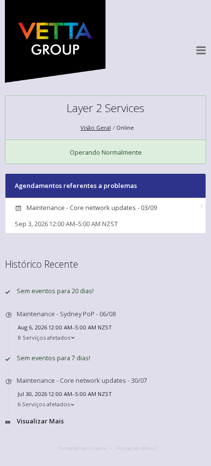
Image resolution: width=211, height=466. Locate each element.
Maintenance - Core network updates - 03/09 (91, 207)
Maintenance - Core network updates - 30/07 (82, 380)
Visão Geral (95, 127)
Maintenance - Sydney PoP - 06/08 (66, 313)
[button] (201, 50)
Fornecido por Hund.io (82, 448)
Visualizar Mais (40, 421)
